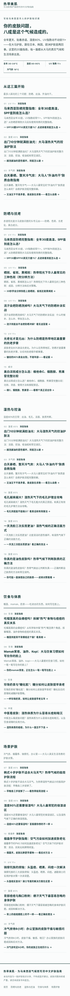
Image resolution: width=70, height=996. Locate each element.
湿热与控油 (29, 987)
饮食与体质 (43, 987)
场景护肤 (55, 987)
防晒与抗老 (16, 987)
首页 (6, 987)
